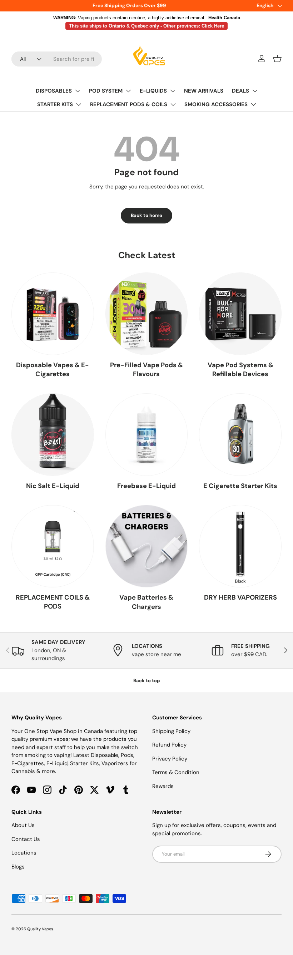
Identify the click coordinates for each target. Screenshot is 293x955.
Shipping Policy (171, 731)
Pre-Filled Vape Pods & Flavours (146, 370)
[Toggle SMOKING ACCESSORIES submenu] (253, 104)
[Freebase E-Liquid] (147, 435)
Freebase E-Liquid (146, 486)
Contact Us (25, 839)
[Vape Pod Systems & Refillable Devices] (240, 314)
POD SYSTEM (106, 90)
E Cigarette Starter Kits (240, 486)
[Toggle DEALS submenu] (254, 91)
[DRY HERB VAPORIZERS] (240, 546)
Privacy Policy (169, 758)
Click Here (213, 26)
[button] (277, 59)
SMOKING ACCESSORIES (216, 104)
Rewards (163, 786)
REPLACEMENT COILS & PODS (53, 602)
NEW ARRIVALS (203, 90)
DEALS (240, 90)
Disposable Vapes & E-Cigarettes (52, 370)
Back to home (146, 215)
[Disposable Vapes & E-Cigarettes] (53, 314)
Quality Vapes (40, 928)
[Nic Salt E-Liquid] (53, 435)
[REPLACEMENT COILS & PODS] (53, 546)
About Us (23, 825)
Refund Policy (169, 744)
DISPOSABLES (54, 90)
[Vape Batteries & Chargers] (147, 546)
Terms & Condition (175, 772)
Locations (23, 852)
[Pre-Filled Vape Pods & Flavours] (147, 314)
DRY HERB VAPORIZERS (240, 597)
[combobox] (56, 59)
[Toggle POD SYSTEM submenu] (128, 91)
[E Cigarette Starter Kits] (240, 435)
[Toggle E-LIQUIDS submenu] (172, 91)
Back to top (146, 681)
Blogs (18, 866)
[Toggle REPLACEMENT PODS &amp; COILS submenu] (173, 104)
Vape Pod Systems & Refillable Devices (240, 370)
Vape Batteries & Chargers (146, 602)
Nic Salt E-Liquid (52, 486)
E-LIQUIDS (153, 90)
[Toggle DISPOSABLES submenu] (77, 91)
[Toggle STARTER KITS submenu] (78, 104)
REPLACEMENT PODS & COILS (128, 104)
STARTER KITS (55, 104)
